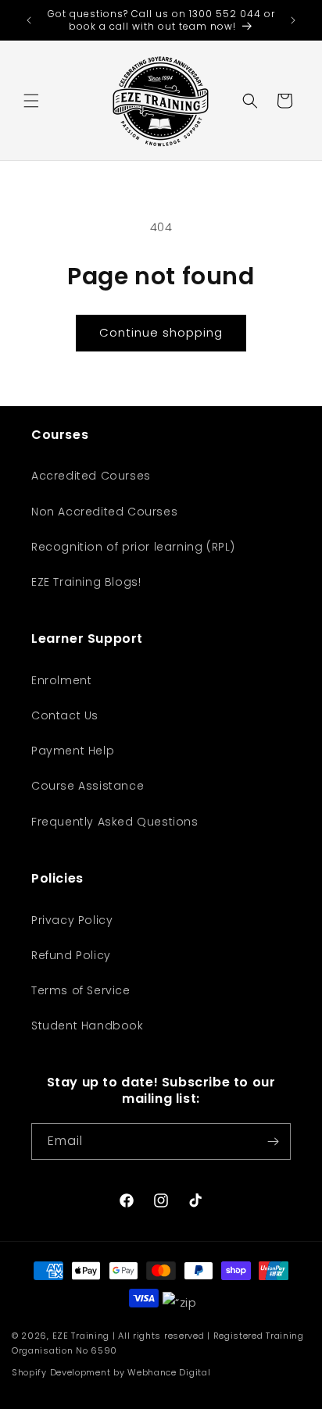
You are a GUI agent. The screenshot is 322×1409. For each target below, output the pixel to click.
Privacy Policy (72, 920)
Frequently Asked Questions (115, 821)
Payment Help (72, 750)
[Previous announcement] (29, 20)
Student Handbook (87, 1025)
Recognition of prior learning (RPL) (133, 547)
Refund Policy (71, 955)
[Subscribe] (273, 1141)
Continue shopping (161, 332)
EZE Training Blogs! (86, 582)
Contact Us (64, 715)
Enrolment (61, 680)
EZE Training (80, 1335)
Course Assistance (87, 786)
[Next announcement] (293, 20)
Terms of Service (81, 990)
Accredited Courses (91, 475)
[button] (31, 101)
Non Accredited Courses (104, 511)
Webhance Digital (168, 1372)
